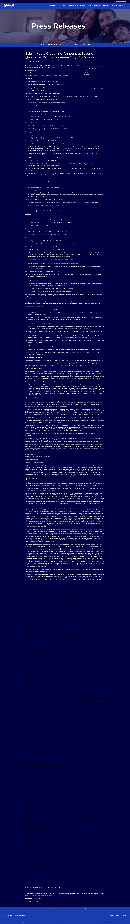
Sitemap (124, 915)
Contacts (70, 909)
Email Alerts (86, 44)
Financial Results (85, 5)
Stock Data (96, 5)
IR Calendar (75, 44)
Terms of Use (110, 922)
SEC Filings (105, 5)
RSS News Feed (80, 909)
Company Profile (59, 909)
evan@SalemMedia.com (31, 459)
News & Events (62, 5)
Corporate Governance (118, 5)
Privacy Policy (111, 915)
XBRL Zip (87, 74)
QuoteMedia (32, 922)
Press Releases (64, 44)
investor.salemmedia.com (32, 363)
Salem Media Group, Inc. (12, 915)
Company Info (73, 5)
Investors (52, 5)
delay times (60, 922)
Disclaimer (118, 915)
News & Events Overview (49, 44)
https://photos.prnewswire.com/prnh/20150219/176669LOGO (45, 887)
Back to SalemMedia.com (120, 1)
